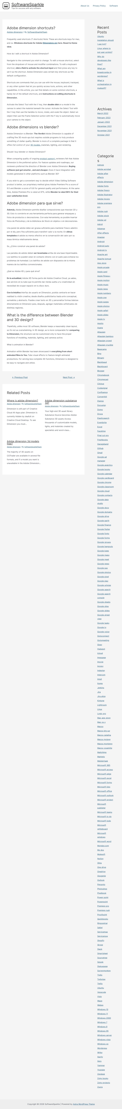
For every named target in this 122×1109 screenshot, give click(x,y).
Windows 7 (102, 1022)
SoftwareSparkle (27, 4)
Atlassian (101, 332)
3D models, (35, 145)
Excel (99, 427)
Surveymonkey (104, 970)
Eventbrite (102, 422)
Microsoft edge (104, 774)
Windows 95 (103, 1031)
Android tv (102, 250)
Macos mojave (103, 739)
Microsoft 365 (103, 765)
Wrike (99, 1052)
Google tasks (103, 623)
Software (113, 6)
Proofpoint (102, 914)
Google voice (103, 631)
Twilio (100, 983)
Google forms (103, 538)
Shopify (100, 940)
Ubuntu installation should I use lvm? (105, 40)
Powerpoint (102, 902)
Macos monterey (104, 744)
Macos (100, 726)
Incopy (100, 666)
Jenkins (100, 688)
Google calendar (104, 474)
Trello (99, 975)
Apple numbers (104, 293)
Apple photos (103, 306)
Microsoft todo (104, 821)
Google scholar (104, 585)
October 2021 (103, 135)
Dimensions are (50, 43)
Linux (99, 709)
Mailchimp (102, 752)
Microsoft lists (103, 787)
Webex (100, 1005)
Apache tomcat (104, 259)
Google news (103, 564)
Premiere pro (103, 906)
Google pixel (103, 576)
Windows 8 (102, 1026)
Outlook (100, 880)
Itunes (100, 683)
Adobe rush (102, 211)
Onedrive (101, 871)
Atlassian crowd (104, 340)
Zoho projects (103, 1082)
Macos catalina (104, 735)
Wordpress (102, 1048)
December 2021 (104, 126)
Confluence (102, 392)
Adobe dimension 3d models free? (23, 442)
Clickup (100, 384)
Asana (100, 328)
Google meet (103, 559)
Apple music (102, 284)
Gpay (99, 644)
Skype (100, 945)
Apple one (102, 297)
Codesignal (102, 388)
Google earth (103, 520)
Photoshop (102, 889)
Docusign (101, 405)
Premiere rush (103, 910)
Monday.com (103, 845)
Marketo (101, 756)
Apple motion (103, 280)
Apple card (102, 271)
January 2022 (103, 122)
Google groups (104, 542)
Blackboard (102, 366)
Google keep (103, 551)
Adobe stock (103, 215)
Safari (100, 927)
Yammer (101, 1065)
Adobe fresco (103, 190)
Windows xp (102, 1044)
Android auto (103, 246)
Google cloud (103, 491)
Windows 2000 (104, 1018)
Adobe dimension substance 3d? (61, 401)
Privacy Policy (99, 6)
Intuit (99, 679)
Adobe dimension (15, 32)
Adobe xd (101, 220)
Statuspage (102, 966)
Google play (102, 581)
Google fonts (103, 533)
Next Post (69, 377)
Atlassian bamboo (105, 336)
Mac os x (101, 722)
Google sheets (103, 602)
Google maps (103, 555)
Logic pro (101, 713)
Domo (100, 409)
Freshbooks (102, 440)
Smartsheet (102, 953)
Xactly (100, 1057)
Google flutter (103, 529)
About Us (85, 6)
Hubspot (101, 649)
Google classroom (105, 486)
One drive (101, 867)
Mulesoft (101, 854)
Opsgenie (101, 876)
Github (100, 448)
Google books (103, 469)
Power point (102, 897)
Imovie (100, 662)
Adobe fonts (103, 186)
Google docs (103, 508)
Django (100, 401)
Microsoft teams (104, 812)
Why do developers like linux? (104, 60)
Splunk (100, 962)
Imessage (101, 657)
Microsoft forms (104, 782)
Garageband (102, 444)
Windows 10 (102, 1009)
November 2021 (104, 130)
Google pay (102, 568)
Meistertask (102, 761)
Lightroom (102, 705)
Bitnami (100, 358)
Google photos (104, 572)
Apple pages (103, 302)
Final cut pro (103, 435)
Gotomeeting (103, 640)
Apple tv (101, 319)
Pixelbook (101, 893)
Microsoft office (104, 791)
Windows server (104, 1035)
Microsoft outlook (105, 795)
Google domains (104, 512)
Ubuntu (100, 988)
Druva (100, 414)
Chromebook (103, 375)
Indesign (101, 670)
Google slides (103, 610)
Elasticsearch (103, 418)
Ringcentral (102, 923)
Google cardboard (105, 478)
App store (101, 263)
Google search (103, 589)
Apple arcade (103, 267)
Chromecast (102, 379)
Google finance (104, 525)
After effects (103, 233)
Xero (99, 1061)
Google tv (101, 627)
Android (100, 241)
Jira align (101, 696)
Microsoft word (104, 841)
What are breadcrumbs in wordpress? (104, 72)
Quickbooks (102, 919)
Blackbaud (102, 362)
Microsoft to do (104, 816)
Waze (99, 1001)
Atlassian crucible (105, 345)
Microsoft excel (104, 778)
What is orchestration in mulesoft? (104, 84)
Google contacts (104, 495)
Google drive (103, 516)
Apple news (102, 289)
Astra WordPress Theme (84, 1104)
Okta (99, 863)
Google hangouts (105, 546)
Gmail (99, 452)
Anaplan (101, 237)
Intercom (101, 675)
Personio (101, 884)
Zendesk (101, 1074)
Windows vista (103, 1039)
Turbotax (101, 979)
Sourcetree (102, 958)
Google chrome (104, 482)
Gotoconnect (103, 636)
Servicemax (102, 932)
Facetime (101, 431)
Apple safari (102, 310)
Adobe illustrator (104, 194)
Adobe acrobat (104, 169)
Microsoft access (105, 769)
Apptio (100, 323)
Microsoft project (105, 800)
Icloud (100, 653)
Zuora (100, 1087)
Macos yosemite (104, 748)
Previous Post (20, 377)
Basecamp (102, 349)
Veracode (101, 992)
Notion (100, 858)
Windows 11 (102, 1014)
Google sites (103, 606)
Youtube (101, 1070)
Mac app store (103, 718)
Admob (100, 165)
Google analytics (104, 465)
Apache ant (102, 254)
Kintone (100, 700)
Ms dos (100, 850)
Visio (99, 996)
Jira (99, 692)
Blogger (100, 371)
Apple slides (102, 315)
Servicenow (102, 936)
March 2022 (102, 113)
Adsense (101, 228)
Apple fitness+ (103, 276)
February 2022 (104, 117)
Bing (99, 353)
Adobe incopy (103, 199)
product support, (48, 158)
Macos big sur (103, 731)
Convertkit (102, 396)
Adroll (100, 224)
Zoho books (102, 1078)
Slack (99, 949)
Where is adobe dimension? (22, 400)
